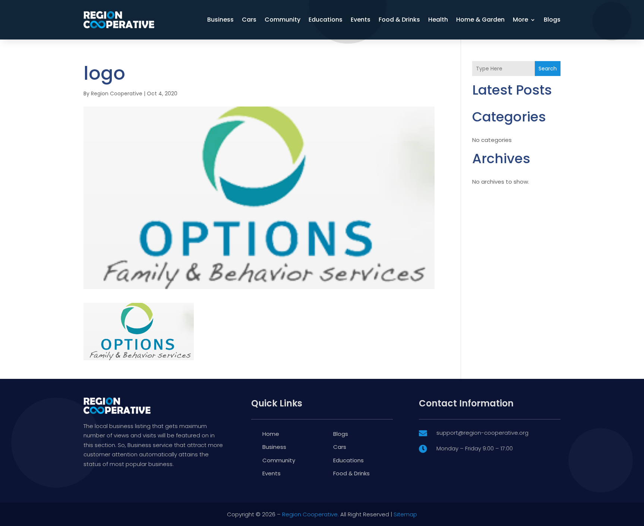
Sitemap (405, 514)
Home (270, 434)
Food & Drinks (399, 19)
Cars (249, 19)
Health (438, 19)
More (520, 19)
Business (220, 19)
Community (282, 19)
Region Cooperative (116, 93)
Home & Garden (480, 19)
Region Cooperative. (310, 514)
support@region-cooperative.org (482, 433)
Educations (325, 19)
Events (360, 19)
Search (548, 68)
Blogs (552, 19)
